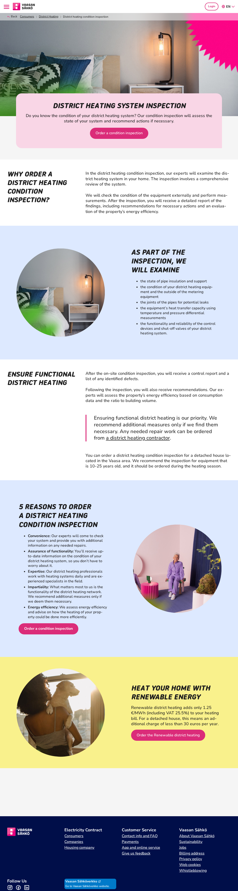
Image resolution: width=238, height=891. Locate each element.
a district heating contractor (138, 437)
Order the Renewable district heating (168, 735)
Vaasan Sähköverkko (81, 881)
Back (14, 16)
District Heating (48, 16)
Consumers (27, 16)
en (228, 6)
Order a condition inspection (119, 133)
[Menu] (7, 6)
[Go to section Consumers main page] (24, 6)
